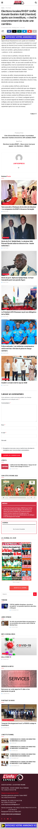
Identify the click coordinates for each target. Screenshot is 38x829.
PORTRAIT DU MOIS (8, 720)
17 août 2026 (5, 385)
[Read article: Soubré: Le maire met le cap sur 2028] (19, 368)
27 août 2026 (5, 248)
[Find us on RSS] (10, 819)
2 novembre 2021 (15, 610)
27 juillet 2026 (14, 468)
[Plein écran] (34, 498)
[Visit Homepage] (19, 2)
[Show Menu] (2, 2)
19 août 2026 (5, 316)
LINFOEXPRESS (19, 163)
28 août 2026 (5, 211)
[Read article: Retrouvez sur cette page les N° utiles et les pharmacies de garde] (19, 678)
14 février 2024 (14, 750)
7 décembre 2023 (14, 758)
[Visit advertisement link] (19, 37)
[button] (19, 489)
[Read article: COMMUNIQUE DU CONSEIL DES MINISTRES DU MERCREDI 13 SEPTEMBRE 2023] (4, 763)
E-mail (3, 432)
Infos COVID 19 (6, 657)
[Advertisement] (19, 125)
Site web (3, 440)
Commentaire (6, 403)
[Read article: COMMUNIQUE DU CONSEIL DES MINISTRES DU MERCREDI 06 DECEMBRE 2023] (4, 755)
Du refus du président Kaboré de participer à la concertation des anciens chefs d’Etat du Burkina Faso (23, 623)
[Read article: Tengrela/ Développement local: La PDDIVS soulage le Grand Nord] (19, 713)
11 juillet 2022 (14, 627)
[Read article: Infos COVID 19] (19, 646)
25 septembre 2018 (6, 27)
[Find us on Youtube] (7, 819)
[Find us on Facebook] (1, 819)
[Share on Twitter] (14, 31)
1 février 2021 (5, 659)
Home (2, 8)
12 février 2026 (5, 727)
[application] (19, 489)
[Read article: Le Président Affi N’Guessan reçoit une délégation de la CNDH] (19, 297)
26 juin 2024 (13, 743)
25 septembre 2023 (15, 765)
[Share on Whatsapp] (19, 31)
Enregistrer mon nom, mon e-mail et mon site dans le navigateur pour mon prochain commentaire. (18, 449)
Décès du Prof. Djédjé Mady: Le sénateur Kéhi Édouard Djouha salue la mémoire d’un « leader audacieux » (17, 243)
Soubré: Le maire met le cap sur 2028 (14, 383)
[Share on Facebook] (9, 31)
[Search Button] (36, 2)
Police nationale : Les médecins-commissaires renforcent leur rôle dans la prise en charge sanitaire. (17, 348)
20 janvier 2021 (6, 693)
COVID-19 (5, 653)
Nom (3, 425)
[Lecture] (4, 498)
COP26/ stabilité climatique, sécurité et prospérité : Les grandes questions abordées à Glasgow (23, 606)
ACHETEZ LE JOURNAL (20, 587)
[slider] (17, 497)
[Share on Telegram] (24, 31)
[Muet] (31, 498)
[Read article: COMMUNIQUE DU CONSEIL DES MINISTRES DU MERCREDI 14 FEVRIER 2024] (4, 748)
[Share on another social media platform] (34, 31)
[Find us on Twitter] (4, 819)
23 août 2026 (5, 282)
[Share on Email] (29, 31)
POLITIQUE (8, 8)
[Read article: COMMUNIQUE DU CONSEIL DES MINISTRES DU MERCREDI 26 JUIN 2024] (4, 740)
